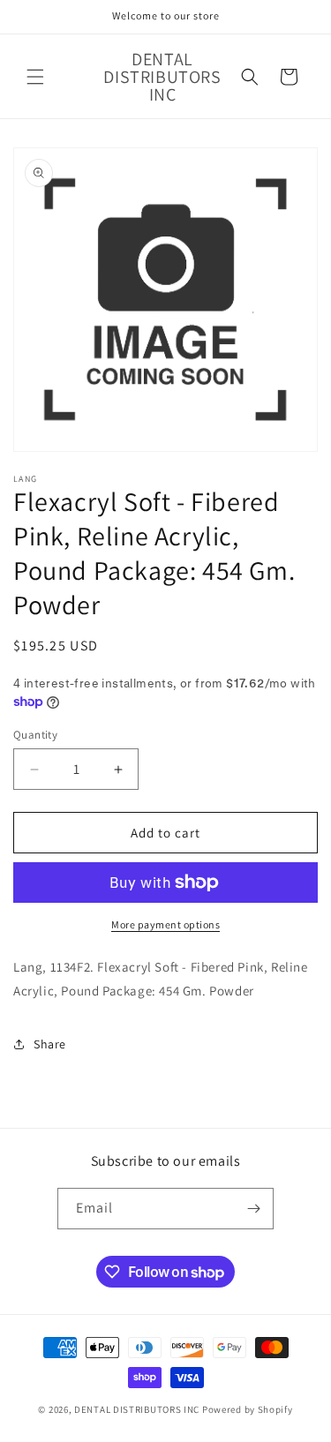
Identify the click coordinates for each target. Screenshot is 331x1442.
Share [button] (50, 1044)
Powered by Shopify (247, 1409)
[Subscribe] (253, 1208)
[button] (35, 76)
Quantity (35, 734)
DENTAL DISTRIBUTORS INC (136, 1409)
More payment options (165, 924)
